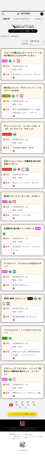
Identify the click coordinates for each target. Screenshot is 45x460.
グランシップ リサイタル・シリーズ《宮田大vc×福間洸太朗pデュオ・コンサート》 (22, 371)
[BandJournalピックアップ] (18, 61)
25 (28, 405)
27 (20, 407)
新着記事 (6, 19)
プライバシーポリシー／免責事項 (33, 437)
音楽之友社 (17, 436)
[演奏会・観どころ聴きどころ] (27, 169)
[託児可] (23, 169)
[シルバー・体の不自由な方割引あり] (18, 169)
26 (34, 405)
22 (11, 405)
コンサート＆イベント (22, 19)
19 (22, 402)
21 (33, 402)
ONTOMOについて (14, 434)
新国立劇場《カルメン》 (15, 298)
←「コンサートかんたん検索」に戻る (23, 31)
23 (17, 405)
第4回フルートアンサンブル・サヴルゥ (22, 196)
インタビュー (39, 19)
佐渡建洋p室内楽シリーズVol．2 (19, 228)
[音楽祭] (14, 61)
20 (28, 402)
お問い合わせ (29, 434)
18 (16, 402)
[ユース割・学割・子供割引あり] (10, 61)
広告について (16, 438)
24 (23, 405)
